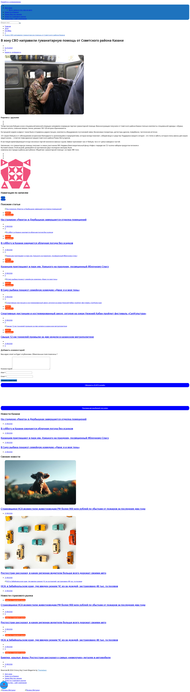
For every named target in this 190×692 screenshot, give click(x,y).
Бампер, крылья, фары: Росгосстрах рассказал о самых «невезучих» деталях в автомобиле (56, 657)
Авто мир (8, 8)
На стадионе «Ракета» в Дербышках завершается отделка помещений (43, 219)
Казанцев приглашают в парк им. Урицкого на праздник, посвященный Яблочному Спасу (55, 266)
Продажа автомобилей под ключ (95, 408)
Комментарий (6, 369)
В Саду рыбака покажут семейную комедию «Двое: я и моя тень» (40, 290)
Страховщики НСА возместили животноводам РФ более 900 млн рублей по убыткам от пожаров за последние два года (73, 508)
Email (3, 376)
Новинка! (4, 686)
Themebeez (42, 670)
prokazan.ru (16, 52)
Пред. (3, 197)
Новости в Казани (12, 12)
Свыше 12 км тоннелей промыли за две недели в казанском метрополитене (47, 336)
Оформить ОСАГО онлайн (95, 385)
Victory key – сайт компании (16, 19)
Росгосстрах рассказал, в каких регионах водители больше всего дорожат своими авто (53, 573)
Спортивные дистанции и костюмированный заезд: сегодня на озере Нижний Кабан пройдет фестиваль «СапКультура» (73, 313)
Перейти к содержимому (11, 2)
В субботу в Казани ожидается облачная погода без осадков (37, 243)
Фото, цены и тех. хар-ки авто (20, 10)
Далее (3, 199)
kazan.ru (8, 52)
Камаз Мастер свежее (13, 14)
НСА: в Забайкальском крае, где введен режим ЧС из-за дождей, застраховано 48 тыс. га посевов (59, 586)
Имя (3, 372)
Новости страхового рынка (15, 16)
